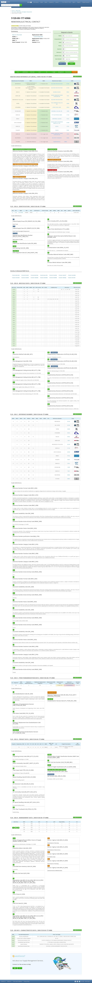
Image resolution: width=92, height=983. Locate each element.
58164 (68, 107)
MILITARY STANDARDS (57, 137)
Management (61, 72)
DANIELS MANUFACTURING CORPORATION (57, 96)
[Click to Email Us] (16, 828)
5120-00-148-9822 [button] (62, 277)
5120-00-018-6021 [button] (25, 275)
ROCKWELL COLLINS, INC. (56, 111)
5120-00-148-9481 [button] (25, 277)
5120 (16, 212)
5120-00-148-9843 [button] (34, 277)
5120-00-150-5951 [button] (71, 277)
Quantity (59, 49)
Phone (59, 45)
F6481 (68, 130)
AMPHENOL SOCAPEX (56, 118)
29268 (68, 103)
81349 (68, 83)
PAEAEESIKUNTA (56, 141)
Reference (59, 52)
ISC (46, 72)
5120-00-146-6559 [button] (16, 277)
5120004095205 (69, 685)
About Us (9, 981)
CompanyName (57, 39)
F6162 (68, 118)
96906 (68, 137)
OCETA (56, 126)
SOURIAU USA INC (57, 92)
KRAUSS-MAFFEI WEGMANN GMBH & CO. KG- (57, 122)
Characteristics (68, 72)
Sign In (74, 2)
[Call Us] (73, 76)
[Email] (15, 968)
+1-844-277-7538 (67, 2)
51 (12, 212)
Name (60, 35)
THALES (56, 130)
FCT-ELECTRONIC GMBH (57, 115)
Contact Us (51, 2)
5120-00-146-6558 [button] (71, 275)
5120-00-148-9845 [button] (53, 277)
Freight (53, 72)
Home (41, 2)
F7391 (68, 126)
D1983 (68, 122)
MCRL (18, 72)
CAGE (39, 72)
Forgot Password (85, 2)
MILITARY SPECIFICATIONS (56, 83)
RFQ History (36, 2)
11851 (68, 95)
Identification (25, 72)
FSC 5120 (19, 35)
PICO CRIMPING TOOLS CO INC (57, 103)
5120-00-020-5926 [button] (34, 275)
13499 (68, 111)
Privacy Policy (26, 981)
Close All (74, 72)
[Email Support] (75, 76)
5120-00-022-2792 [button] (44, 275)
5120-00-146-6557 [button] (62, 275)
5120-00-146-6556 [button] (53, 275)
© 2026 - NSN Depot (85, 981)
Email (60, 42)
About (46, 2)
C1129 (68, 115)
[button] (29, 2)
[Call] (19, 968)
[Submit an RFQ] (18, 828)
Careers (57, 2)
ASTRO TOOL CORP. (57, 107)
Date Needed (58, 59)
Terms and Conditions (17, 981)
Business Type (58, 55)
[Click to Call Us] (13, 828)
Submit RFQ (79, 76)
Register (78, 2)
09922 (68, 92)
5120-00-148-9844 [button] (44, 277)
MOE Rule (32, 72)
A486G (65, 141)
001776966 (21, 212)
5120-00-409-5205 (38, 36)
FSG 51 (14, 35)
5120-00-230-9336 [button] (16, 275)
